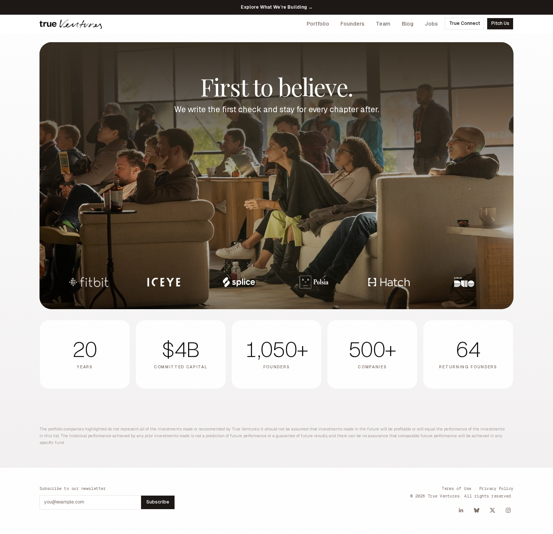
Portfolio (318, 23)
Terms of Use (456, 488)
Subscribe (157, 502)
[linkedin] (461, 510)
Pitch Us (500, 23)
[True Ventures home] (71, 23)
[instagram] (508, 510)
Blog (407, 23)
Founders (352, 23)
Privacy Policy (496, 488)
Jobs (431, 23)
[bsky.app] (476, 510)
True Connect (464, 23)
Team (383, 23)
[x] (492, 510)
